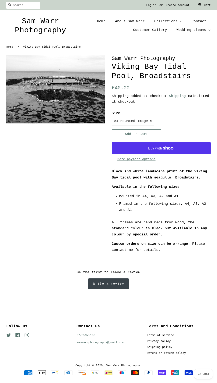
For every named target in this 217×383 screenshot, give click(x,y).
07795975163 (86, 335)
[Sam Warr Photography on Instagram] (26, 336)
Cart (207, 5)
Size (116, 113)
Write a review (108, 284)
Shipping (177, 96)
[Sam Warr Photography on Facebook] (17, 336)
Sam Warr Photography (40, 26)
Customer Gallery (150, 30)
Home (101, 21)
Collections (167, 21)
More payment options (136, 159)
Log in (151, 5)
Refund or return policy (166, 353)
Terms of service (160, 335)
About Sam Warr (130, 21)
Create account (177, 5)
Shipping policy (159, 347)
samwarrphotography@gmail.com (100, 342)
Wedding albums (192, 30)
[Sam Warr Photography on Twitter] (8, 336)
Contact (199, 21)
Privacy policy (159, 341)
